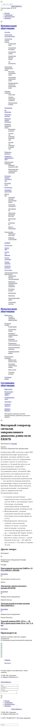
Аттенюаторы (8, 108)
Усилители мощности (8, 266)
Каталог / (7, 410)
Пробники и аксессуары (11, 234)
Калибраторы (8, 187)
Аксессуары (11, 94)
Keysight (14, 443)
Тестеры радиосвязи (8, 258)
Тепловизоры (8, 245)
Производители (10, 16)
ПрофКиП (7, 243)
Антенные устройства (8, 92)
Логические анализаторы (8, 190)
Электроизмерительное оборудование (11, 273)
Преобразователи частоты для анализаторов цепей (13, 85)
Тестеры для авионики (7, 253)
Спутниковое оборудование (8, 384)
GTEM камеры (12, 326)
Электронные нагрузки (12, 303)
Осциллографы (9, 232)
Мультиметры (12, 293)
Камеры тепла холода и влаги (12, 360)
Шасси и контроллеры (12, 227)
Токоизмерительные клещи (14, 298)
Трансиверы (8, 401)
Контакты (8, 18)
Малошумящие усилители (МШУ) (9, 393)
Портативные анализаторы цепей (12, 79)
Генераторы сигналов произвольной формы (12, 200)
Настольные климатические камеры (12, 365)
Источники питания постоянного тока (8, 178)
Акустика (7, 32)
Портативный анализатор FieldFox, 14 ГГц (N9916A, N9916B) (16, 569)
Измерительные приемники (9, 162)
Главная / (7, 409)
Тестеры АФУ (7, 248)
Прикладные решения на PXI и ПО (11, 214)
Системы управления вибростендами (12, 318)
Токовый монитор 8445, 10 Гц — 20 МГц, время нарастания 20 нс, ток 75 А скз (17, 623)
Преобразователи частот (9, 398)
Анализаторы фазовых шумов (12, 57)
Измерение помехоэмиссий (12, 339)
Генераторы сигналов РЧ (11, 205)
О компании (8, 15)
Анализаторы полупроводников (10, 35)
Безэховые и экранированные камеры (13, 335)
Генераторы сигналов (8, 115)
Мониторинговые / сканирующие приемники (13, 171)
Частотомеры (8, 270)
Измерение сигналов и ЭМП (13, 166)
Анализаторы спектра (12, 52)
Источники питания (11, 289)
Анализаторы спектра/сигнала (8, 40)
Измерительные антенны (12, 103)
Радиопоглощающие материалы (14, 348)
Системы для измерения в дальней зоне (11, 145)
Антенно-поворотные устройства (11, 98)
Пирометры (11, 295)
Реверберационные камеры (13, 352)
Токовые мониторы (7, 262)
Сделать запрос (6, 8)
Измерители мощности (8, 152)
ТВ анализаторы (11, 62)
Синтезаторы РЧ (12, 219)
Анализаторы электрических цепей (9, 68)
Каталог (7, 13)
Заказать (3, 447)
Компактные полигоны (11, 130)
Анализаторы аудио (12, 44)
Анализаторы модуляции (12, 48)
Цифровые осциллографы (12, 238)
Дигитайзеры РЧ (12, 209)
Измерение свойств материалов (8, 120)
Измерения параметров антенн (8, 126)
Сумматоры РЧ (11, 223)
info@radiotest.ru (16, 6)
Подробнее (4, 574)
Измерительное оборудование (9, 26)
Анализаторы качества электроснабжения (13, 277)
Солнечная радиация (11, 373)
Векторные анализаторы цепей (11, 73)
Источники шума (8, 184)
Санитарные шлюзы (8, 378)
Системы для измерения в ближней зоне (11, 136)
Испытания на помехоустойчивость (14, 344)
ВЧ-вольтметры (8, 111)
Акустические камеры (12, 330)
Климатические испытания (9, 357)
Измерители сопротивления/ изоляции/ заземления (12, 284)
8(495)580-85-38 (6, 6)
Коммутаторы (8, 389)
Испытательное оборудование (9, 310)
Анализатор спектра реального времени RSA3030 (14, 587)
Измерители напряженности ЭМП (9, 158)
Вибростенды (8, 315)
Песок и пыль (12, 369)
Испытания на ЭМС (8, 324)
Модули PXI (7, 194)
